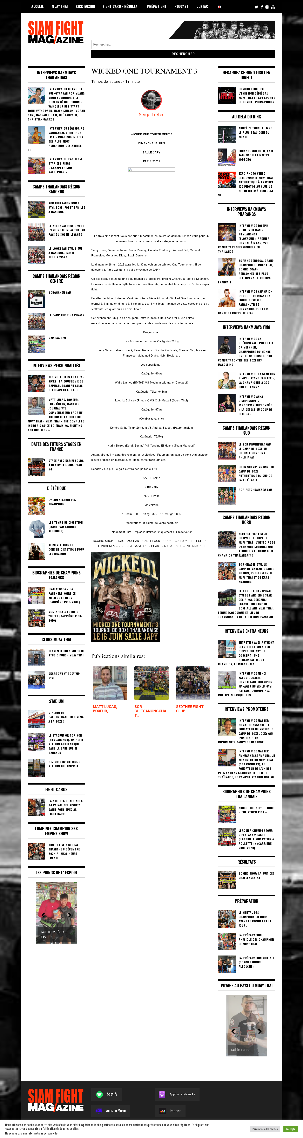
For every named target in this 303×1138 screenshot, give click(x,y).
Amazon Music (116, 1110)
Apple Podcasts (182, 1094)
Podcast (182, 6)
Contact (203, 6)
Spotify (112, 1094)
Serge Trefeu (151, 114)
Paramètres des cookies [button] (265, 1129)
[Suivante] (260, 1031)
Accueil (37, 6)
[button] (43, 915)
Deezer (175, 1111)
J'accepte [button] (290, 1129)
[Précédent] (233, 1031)
